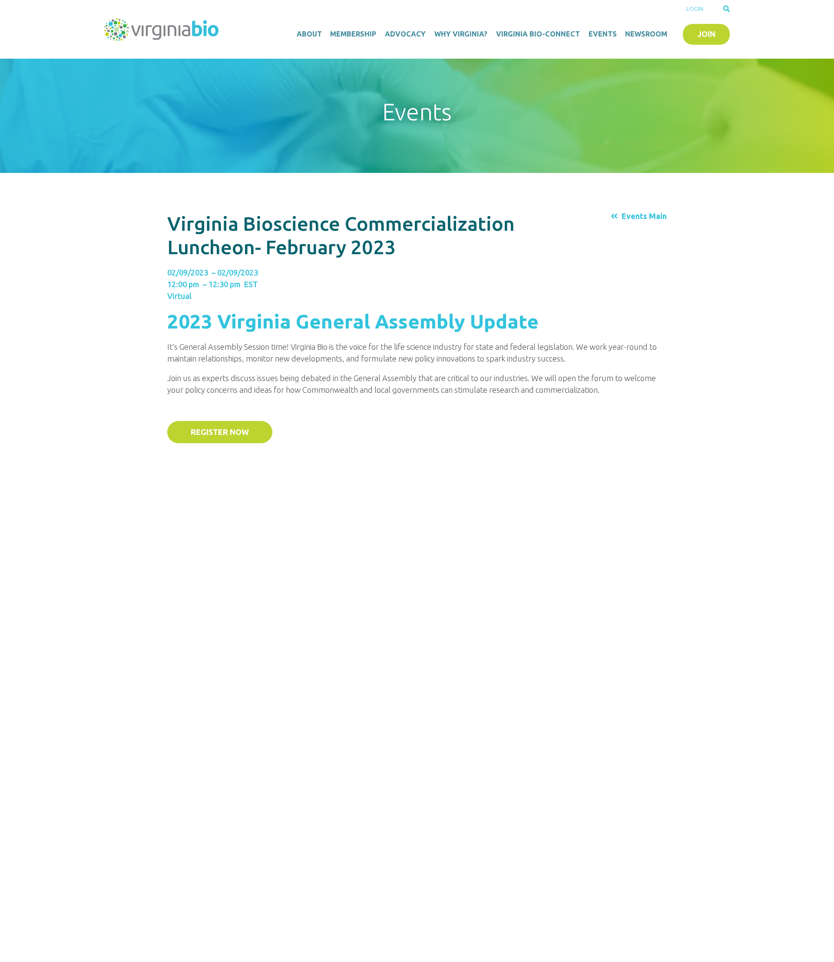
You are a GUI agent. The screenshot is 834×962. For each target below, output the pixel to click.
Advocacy (405, 34)
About (309, 34)
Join (706, 34)
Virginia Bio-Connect (538, 34)
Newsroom (646, 34)
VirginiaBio (163, 29)
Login (694, 8)
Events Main (644, 216)
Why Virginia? (460, 34)
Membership (353, 34)
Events (603, 34)
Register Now (220, 432)
